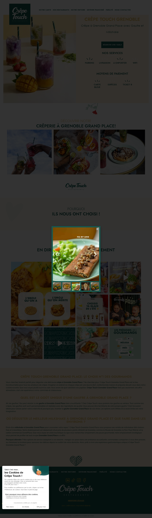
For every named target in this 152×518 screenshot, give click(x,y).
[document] (76, 259)
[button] (97, 229)
